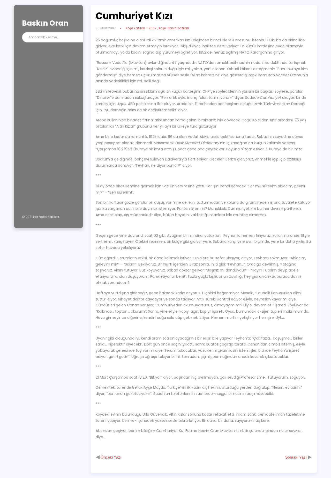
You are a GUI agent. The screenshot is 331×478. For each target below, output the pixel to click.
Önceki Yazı (110, 457)
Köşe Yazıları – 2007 (141, 28)
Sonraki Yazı (296, 457)
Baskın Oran (45, 23)
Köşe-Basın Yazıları (174, 28)
